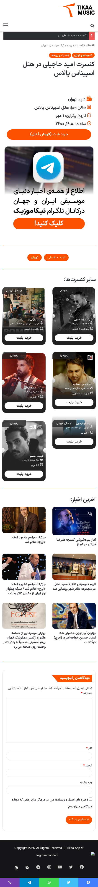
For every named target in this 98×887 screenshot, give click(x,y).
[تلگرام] (29, 882)
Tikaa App (73, 848)
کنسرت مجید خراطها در (72, 35)
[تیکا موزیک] (78, 10)
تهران (34, 257)
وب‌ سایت (86, 782)
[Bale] (27, 867)
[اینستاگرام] (49, 866)
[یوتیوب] (59, 866)
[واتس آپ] (49, 882)
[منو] (5, 25)
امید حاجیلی (56, 257)
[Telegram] (38, 867)
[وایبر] (10, 882)
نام (89, 748)
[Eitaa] (16, 867)
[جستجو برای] (92, 25)
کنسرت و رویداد (73, 45)
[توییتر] (70, 866)
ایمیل (87, 765)
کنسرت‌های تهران (51, 45)
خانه (89, 45)
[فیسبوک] (81, 866)
